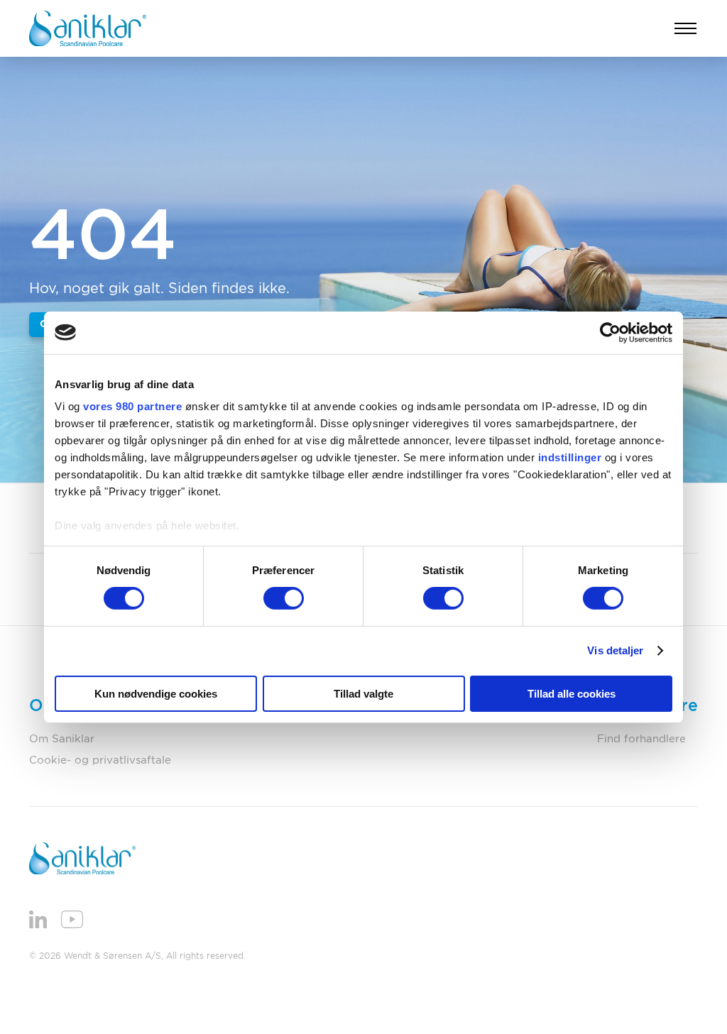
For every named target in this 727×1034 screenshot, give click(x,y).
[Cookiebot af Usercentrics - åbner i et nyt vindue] (610, 332)
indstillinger (570, 457)
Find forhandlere (641, 739)
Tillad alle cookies (572, 694)
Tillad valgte (363, 694)
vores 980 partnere (132, 406)
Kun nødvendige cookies (155, 694)
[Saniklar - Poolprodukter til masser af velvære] (87, 28)
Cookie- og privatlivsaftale (100, 760)
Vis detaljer (615, 650)
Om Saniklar (61, 739)
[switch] (283, 598)
